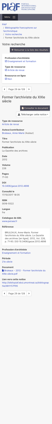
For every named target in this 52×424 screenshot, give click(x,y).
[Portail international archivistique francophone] (26, 7)
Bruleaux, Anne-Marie (13, 133)
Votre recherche (13, 34)
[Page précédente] (4, 89)
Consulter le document (36, 108)
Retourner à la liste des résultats (31, 49)
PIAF (4, 24)
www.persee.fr (9, 221)
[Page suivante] (29, 89)
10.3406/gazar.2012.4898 (15, 186)
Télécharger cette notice (33, 114)
